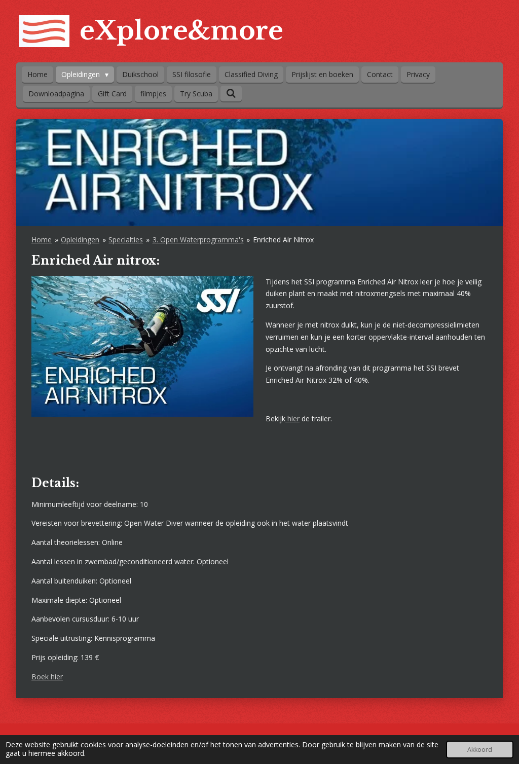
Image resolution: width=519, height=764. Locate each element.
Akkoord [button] (479, 749)
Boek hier (47, 676)
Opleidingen (80, 239)
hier (292, 418)
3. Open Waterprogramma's (198, 239)
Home (41, 239)
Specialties (125, 239)
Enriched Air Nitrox (283, 239)
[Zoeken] (231, 93)
